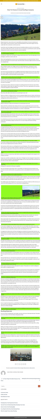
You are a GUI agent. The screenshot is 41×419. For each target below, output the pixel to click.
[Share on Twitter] (19, 364)
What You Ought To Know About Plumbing (9, 410)
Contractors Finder (20, 8)
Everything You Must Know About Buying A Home (10, 408)
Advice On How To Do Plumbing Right (8, 406)
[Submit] (39, 386)
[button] (1, 4)
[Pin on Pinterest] (23, 364)
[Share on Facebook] (17, 364)
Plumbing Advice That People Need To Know (9, 402)
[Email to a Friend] (21, 364)
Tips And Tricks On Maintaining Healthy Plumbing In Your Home (13, 404)
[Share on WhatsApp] (16, 364)
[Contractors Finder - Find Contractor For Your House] (20, 4)
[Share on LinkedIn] (25, 364)
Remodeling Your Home (5, 396)
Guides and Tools (4, 394)
